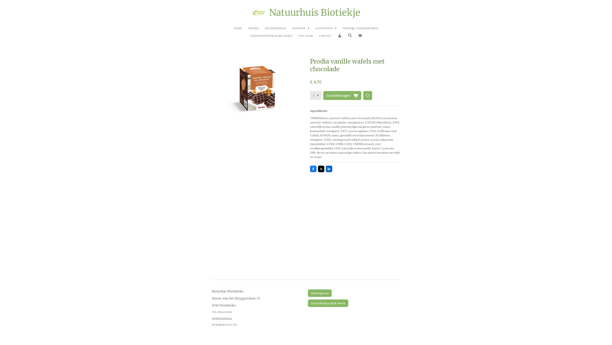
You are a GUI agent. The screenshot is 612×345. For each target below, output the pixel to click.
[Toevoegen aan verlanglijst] (367, 95)
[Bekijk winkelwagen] (360, 36)
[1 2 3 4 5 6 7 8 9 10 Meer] (315, 95)
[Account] (339, 36)
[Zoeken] (350, 35)
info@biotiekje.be (222, 318)
